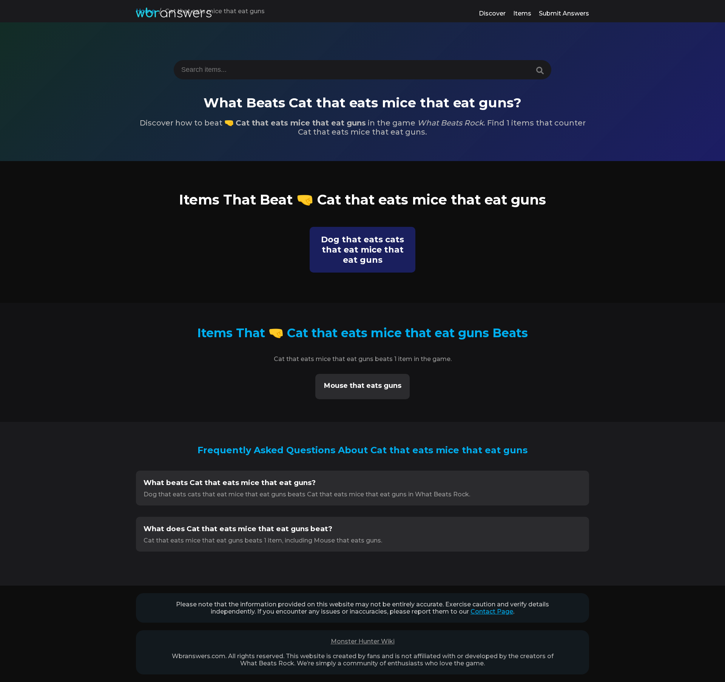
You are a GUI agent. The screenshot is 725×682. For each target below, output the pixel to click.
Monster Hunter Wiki (363, 641)
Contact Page (491, 611)
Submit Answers (564, 13)
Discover (492, 13)
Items (522, 13)
